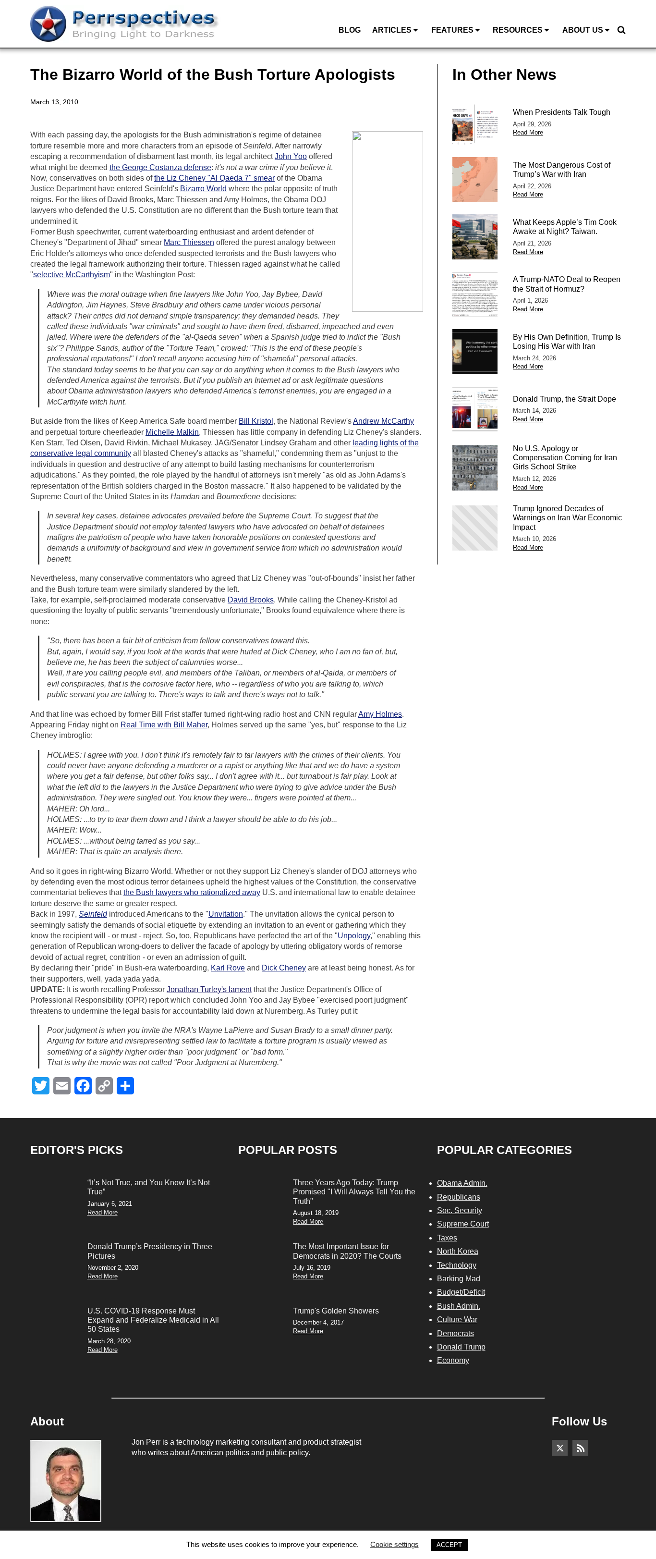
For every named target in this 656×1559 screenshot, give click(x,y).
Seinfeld (93, 914)
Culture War (457, 1319)
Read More (528, 132)
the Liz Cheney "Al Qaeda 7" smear (214, 178)
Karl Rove (228, 968)
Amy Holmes (380, 714)
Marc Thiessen (189, 242)
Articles (392, 30)
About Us (582, 30)
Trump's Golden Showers (336, 1311)
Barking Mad (458, 1279)
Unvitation (225, 914)
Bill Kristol (256, 421)
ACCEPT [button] (449, 1544)
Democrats (455, 1333)
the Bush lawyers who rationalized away (191, 892)
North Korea (457, 1251)
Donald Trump (461, 1347)
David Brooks (251, 600)
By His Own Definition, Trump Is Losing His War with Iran (567, 341)
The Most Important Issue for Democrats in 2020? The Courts (347, 1251)
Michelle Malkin (172, 432)
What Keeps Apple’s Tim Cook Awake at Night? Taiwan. (565, 226)
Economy (453, 1360)
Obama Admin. (462, 1183)
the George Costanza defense (160, 167)
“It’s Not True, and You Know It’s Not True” (148, 1187)
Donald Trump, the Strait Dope (564, 399)
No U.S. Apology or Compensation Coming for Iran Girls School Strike (565, 457)
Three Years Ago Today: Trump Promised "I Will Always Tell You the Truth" (354, 1191)
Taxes (447, 1238)
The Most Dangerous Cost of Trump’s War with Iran (561, 169)
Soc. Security (459, 1210)
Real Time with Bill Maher (164, 725)
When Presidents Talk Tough (561, 112)
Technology (456, 1265)
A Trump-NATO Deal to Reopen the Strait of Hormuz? (566, 284)
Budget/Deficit (461, 1292)
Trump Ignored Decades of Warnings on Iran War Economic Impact (567, 517)
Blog (350, 30)
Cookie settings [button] (394, 1544)
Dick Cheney (284, 968)
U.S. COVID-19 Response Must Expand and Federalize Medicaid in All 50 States (153, 1320)
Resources (518, 30)
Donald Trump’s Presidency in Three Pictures (149, 1251)
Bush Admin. (458, 1306)
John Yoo (291, 156)
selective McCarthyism (71, 274)
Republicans (458, 1197)
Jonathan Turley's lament (209, 989)
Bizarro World (203, 188)
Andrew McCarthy (383, 421)
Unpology (354, 936)
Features (452, 30)
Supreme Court (463, 1224)
